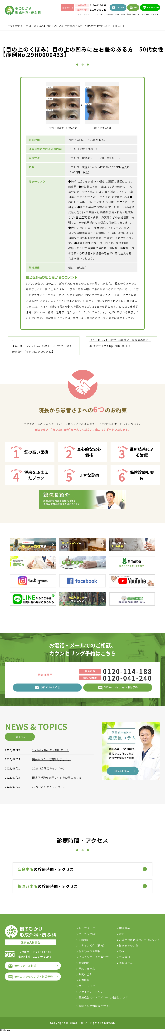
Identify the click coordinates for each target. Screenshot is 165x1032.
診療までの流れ (128, 945)
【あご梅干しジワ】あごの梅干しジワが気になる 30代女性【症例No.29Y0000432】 (43, 348)
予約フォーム (87, 968)
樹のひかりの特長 (90, 951)
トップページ (83, 14)
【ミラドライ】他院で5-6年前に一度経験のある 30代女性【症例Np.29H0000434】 (120, 343)
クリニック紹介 (97, 14)
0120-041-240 (98, 9)
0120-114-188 (98, 5)
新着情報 (84, 980)
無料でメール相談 (25, 966)
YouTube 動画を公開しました (50, 750)
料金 (117, 14)
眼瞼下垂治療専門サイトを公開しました (57, 777)
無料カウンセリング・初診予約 (34, 976)
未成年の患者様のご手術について (139, 940)
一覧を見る (19, 737)
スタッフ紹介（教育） (92, 945)
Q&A (122, 951)
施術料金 (124, 928)
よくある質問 (143, 14)
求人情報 (155, 14)
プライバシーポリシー (92, 992)
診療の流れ (131, 14)
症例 (123, 14)
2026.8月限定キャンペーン (49, 768)
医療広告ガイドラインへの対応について (103, 997)
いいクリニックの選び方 (94, 957)
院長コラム (126, 963)
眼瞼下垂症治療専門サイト (95, 1006)
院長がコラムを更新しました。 (51, 759)
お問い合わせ (87, 974)
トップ (9, 26)
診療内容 (110, 14)
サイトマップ (87, 986)
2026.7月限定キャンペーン (49, 787)
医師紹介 (84, 940)
